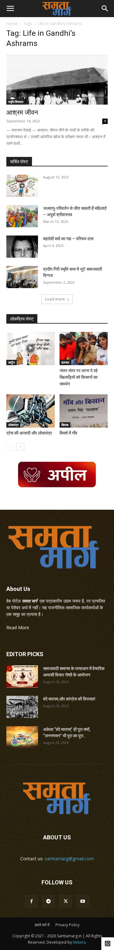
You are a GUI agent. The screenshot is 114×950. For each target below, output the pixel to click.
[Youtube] (82, 901)
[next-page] (20, 447)
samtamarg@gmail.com (69, 859)
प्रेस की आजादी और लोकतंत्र (29, 433)
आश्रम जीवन (22, 112)
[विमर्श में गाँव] (84, 411)
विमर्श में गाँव (68, 433)
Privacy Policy (67, 924)
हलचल (65, 362)
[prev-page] (10, 447)
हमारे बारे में (42, 924)
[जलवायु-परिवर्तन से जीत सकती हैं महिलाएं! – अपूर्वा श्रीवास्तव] (22, 216)
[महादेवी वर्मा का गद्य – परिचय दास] (22, 247)
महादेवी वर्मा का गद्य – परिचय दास (68, 238)
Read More (17, 627)
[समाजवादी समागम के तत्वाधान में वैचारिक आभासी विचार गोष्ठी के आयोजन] (22, 676)
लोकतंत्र (13, 425)
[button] (10, 8)
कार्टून (11, 362)
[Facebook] (31, 901)
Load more (55, 299)
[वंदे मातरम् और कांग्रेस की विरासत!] (22, 707)
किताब (64, 425)
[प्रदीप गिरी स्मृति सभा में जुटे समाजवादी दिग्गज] (22, 277)
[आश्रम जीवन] (57, 80)
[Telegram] (48, 901)
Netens (79, 942)
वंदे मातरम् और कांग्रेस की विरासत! (69, 698)
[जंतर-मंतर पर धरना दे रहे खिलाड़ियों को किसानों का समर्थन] (84, 348)
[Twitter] (65, 901)
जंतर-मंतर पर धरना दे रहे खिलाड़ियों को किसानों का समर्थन (79, 377)
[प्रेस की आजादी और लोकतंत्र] (30, 411)
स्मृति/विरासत (15, 102)
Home (11, 23)
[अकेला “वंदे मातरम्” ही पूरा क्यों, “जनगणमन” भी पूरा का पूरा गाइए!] (22, 737)
